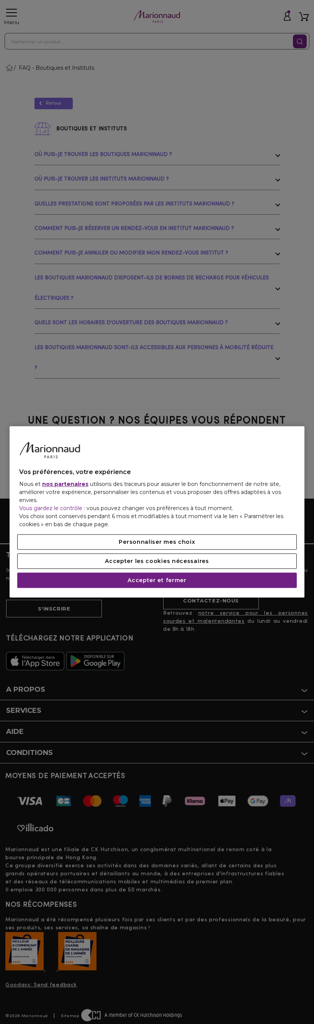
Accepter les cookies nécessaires (157, 561)
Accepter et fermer (157, 580)
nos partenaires (65, 484)
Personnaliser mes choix (157, 542)
